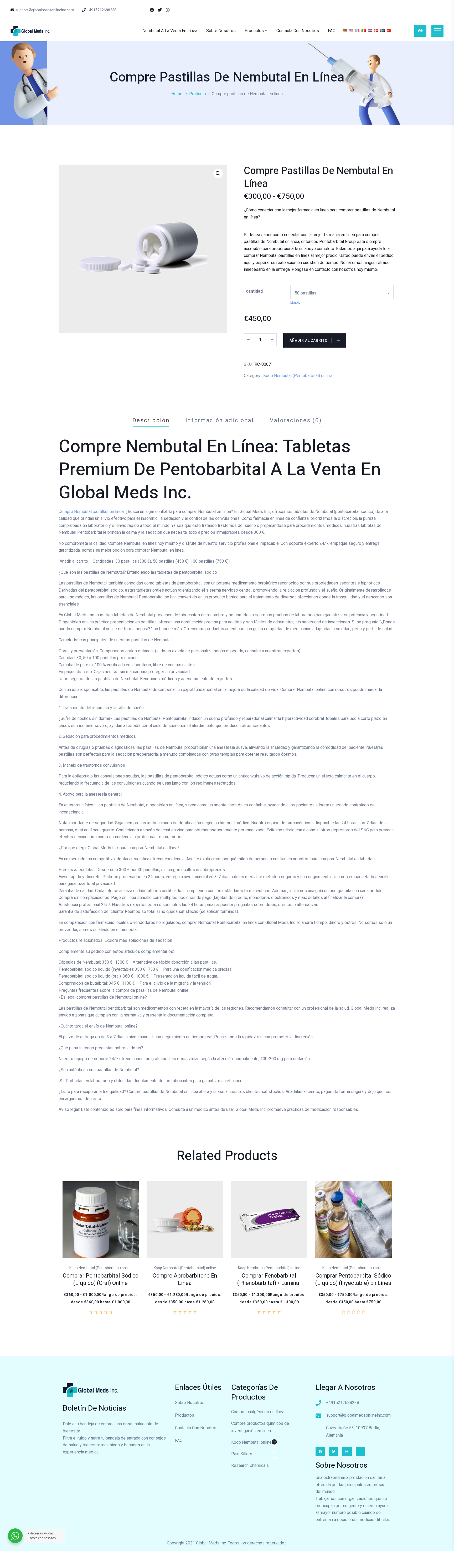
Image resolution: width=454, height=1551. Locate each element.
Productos (254, 30)
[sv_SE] (382, 30)
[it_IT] (364, 30)
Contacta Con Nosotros (297, 30)
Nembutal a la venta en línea (169, 30)
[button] (218, 173)
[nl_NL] (370, 30)
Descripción (151, 420)
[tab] (151, 420)
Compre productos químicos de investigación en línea (260, 1427)
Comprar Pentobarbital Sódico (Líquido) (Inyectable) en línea (353, 1279)
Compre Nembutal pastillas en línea (91, 511)
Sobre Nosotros (221, 30)
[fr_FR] (357, 30)
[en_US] (351, 30)
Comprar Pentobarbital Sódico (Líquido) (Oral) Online (100, 1279)
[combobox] (342, 292)
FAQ (332, 30)
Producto (197, 93)
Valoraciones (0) (296, 420)
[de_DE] (345, 30)
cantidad (254, 291)
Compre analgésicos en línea (257, 1411)
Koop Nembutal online (254, 1443)
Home (176, 93)
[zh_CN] (389, 30)
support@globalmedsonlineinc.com (45, 10)
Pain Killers (241, 1453)
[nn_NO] (376, 30)
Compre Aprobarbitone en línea (185, 1279)
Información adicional (219, 420)
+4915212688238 (101, 10)
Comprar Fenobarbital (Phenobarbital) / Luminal (269, 1279)
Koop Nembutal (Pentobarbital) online (297, 375)
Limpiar (296, 302)
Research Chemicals (250, 1465)
